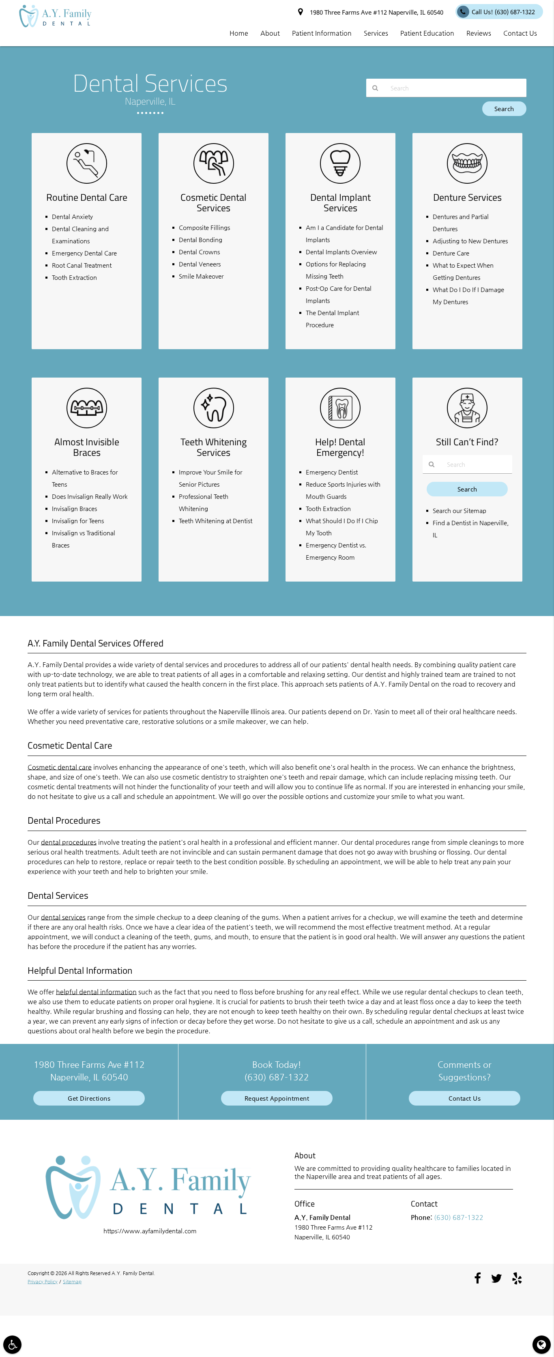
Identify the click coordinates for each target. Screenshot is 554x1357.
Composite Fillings (204, 227)
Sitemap (72, 1281)
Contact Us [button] (520, 33)
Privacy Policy (43, 1281)
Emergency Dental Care (84, 252)
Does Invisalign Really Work (90, 496)
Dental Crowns (199, 251)
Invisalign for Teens (78, 520)
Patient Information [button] (322, 33)
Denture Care (451, 252)
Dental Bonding (200, 239)
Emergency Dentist (332, 471)
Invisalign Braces (74, 508)
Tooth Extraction (74, 277)
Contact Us (465, 1098)
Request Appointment (277, 1098)
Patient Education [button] (427, 33)
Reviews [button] (478, 33)
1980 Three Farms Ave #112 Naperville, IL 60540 (375, 12)
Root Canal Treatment (82, 265)
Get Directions (89, 1098)
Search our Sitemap (459, 510)
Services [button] (376, 33)
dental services (63, 917)
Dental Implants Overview (341, 251)
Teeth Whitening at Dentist (215, 520)
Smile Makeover (201, 276)
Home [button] (239, 33)
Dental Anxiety (72, 216)
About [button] (270, 33)
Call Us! (503, 12)
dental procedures (69, 842)
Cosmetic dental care (60, 767)
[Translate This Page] (542, 1345)
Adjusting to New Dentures (470, 240)
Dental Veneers (200, 263)
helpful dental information (96, 992)
